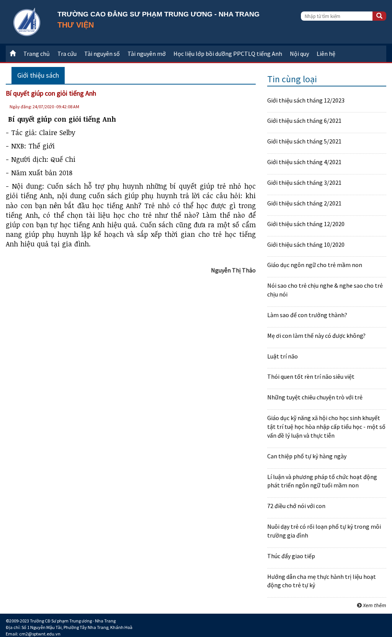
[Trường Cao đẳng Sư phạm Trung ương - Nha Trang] (26, 21)
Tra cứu (67, 53)
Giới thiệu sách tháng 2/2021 (304, 203)
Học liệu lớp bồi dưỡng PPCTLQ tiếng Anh (227, 53)
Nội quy (299, 53)
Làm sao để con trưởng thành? (307, 315)
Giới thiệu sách (38, 75)
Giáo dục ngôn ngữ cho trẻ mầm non (314, 265)
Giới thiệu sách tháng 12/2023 (306, 100)
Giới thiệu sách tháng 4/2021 (304, 162)
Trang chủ (36, 53)
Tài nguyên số (102, 53)
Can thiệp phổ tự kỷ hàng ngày (306, 456)
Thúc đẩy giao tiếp (291, 556)
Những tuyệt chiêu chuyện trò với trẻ (315, 397)
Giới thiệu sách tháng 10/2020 (306, 244)
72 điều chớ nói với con (296, 506)
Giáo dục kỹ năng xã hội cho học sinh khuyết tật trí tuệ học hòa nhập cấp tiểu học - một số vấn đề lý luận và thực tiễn (326, 426)
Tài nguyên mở (146, 53)
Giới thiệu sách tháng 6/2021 (304, 120)
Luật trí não (282, 356)
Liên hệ (326, 53)
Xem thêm (374, 605)
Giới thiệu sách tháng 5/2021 (304, 141)
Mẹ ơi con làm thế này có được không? (316, 335)
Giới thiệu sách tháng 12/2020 (306, 224)
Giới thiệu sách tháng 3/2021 (304, 182)
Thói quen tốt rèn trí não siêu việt (310, 376)
